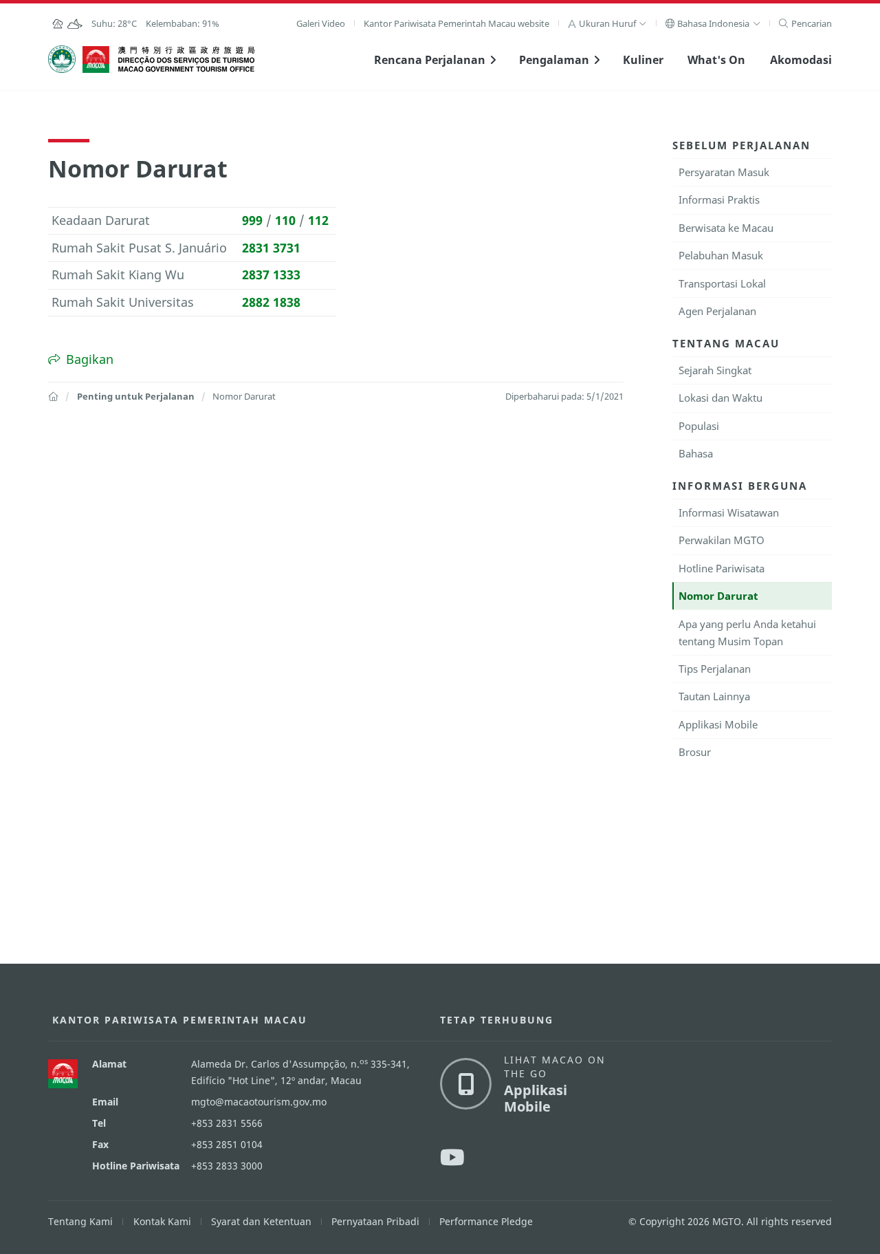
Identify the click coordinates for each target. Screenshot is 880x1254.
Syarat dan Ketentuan (261, 1221)
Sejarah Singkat (715, 370)
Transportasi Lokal (722, 283)
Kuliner (643, 59)
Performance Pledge (486, 1221)
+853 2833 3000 (227, 1165)
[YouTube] (452, 1157)
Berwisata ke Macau (726, 228)
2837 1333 (271, 274)
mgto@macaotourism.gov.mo (259, 1101)
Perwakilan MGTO (721, 540)
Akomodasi (801, 59)
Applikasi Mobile (718, 724)
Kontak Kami (162, 1221)
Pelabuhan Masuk (721, 255)
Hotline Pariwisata (721, 568)
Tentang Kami (80, 1221)
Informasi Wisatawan (729, 512)
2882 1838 (271, 302)
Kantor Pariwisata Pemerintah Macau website (456, 23)
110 (285, 220)
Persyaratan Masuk (724, 172)
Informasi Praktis (719, 199)
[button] (607, 23)
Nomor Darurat (718, 596)
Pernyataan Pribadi (375, 1221)
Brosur (695, 752)
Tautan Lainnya (714, 696)
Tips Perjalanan (715, 668)
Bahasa (696, 453)
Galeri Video (320, 23)
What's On (716, 59)
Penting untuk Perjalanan (136, 396)
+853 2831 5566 (227, 1122)
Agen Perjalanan (717, 311)
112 (318, 220)
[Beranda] (53, 396)
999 (252, 220)
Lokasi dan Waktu (720, 397)
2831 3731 (271, 247)
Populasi (699, 426)
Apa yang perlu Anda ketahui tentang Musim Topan (747, 632)
